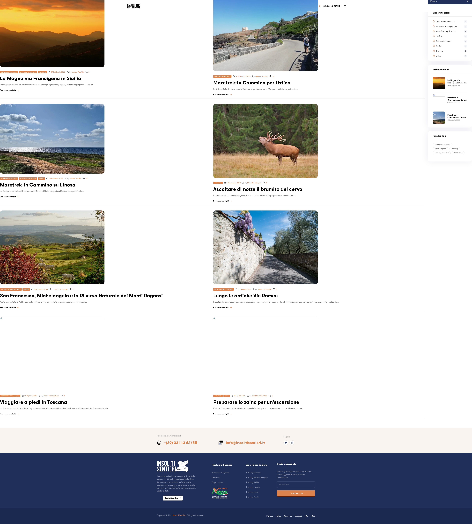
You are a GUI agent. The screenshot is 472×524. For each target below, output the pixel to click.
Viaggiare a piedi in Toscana (33, 402)
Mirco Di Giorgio (254, 183)
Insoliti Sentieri (179, 515)
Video (227, 396)
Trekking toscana (442, 153)
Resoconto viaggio (28, 72)
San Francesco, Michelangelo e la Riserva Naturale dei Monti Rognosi (81, 295)
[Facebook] (285, 442)
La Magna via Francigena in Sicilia (40, 78)
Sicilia (41, 178)
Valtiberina (458, 153)
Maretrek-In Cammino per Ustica (252, 82)
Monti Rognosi (440, 149)
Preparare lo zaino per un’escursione (256, 402)
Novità (26, 289)
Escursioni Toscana (442, 145)
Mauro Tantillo (78, 72)
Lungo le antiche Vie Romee (245, 295)
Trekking (42, 72)
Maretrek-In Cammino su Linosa (37, 185)
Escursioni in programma (10, 289)
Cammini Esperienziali (9, 72)
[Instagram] (291, 442)
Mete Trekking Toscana (223, 289)
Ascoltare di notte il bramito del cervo (257, 189)
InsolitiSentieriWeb (51, 396)
